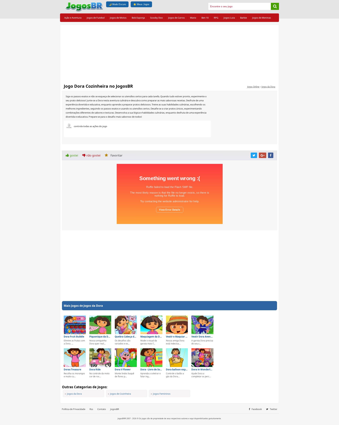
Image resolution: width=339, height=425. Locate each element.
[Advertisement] (169, 53)
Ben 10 (205, 17)
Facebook (256, 409)
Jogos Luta (229, 17)
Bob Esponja (138, 17)
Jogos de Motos (118, 17)
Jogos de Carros (176, 17)
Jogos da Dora (268, 86)
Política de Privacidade (73, 409)
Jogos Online (253, 86)
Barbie (243, 17)
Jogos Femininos (161, 393)
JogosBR (114, 409)
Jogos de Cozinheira (120, 393)
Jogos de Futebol (96, 17)
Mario (193, 17)
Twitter (273, 409)
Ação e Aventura (72, 17)
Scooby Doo (156, 17)
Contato (101, 409)
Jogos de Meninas (261, 17)
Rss (91, 409)
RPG (216, 17)
